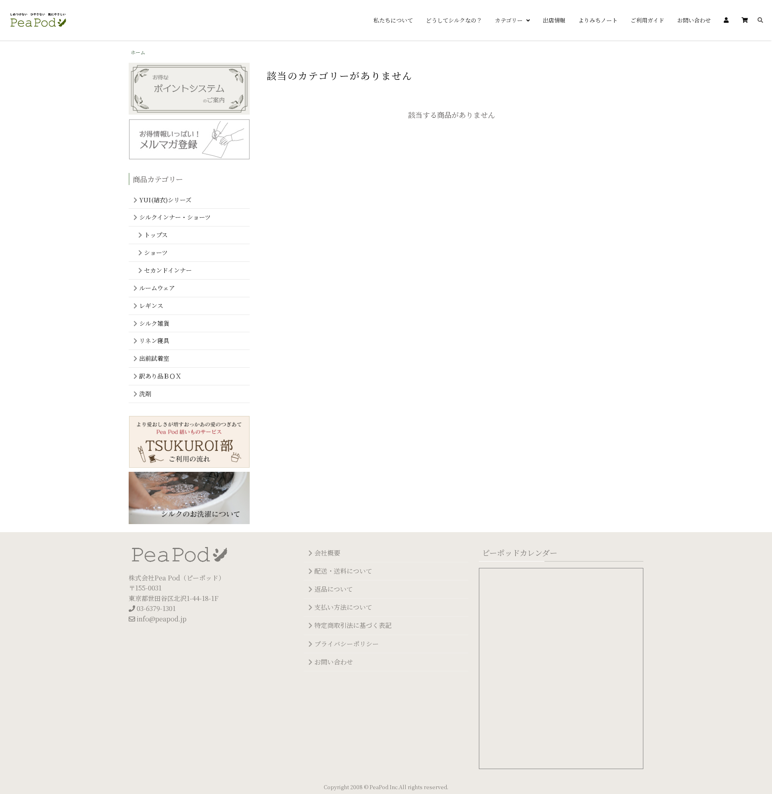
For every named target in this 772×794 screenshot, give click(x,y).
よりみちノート (598, 20)
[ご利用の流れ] (189, 443)
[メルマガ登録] (189, 140)
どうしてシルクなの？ (454, 20)
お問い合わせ (694, 20)
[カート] (744, 20)
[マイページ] (726, 20)
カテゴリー (509, 20)
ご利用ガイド (647, 20)
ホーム (138, 52)
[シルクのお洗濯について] (189, 499)
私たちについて (393, 20)
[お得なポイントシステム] (189, 90)
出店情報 (554, 20)
